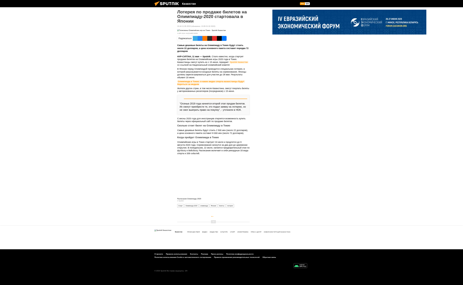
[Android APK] (300, 266)
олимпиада (204, 206)
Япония (213, 206)
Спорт (180, 206)
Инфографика (242, 232)
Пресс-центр (256, 232)
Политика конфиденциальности (240, 254)
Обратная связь (269, 257)
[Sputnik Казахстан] (167, 7)
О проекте (158, 254)
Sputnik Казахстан (239, 62)
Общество (214, 232)
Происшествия (193, 232)
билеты (221, 206)
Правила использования (176, 254)
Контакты (194, 254)
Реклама (204, 254)
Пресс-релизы (217, 254)
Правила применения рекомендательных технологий (237, 257)
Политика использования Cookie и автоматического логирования (182, 257)
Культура (224, 232)
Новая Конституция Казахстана (277, 232)
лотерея (230, 206)
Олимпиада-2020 (191, 206)
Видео (204, 232)
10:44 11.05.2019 (184, 26)
